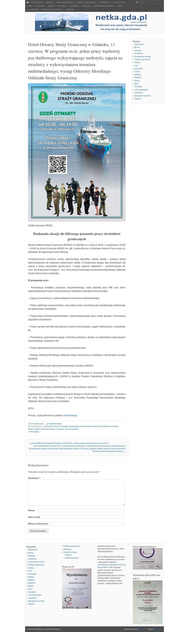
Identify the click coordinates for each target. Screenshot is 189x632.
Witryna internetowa (38, 523)
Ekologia (73, 6)
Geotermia (138, 53)
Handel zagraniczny (86, 2)
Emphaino (158, 629)
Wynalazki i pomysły (52, 10)
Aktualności (37, 2)
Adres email (34, 517)
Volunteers (33, 10)
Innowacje (105, 2)
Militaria (38, 429)
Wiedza (69, 555)
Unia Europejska (64, 2)
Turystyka (119, 2)
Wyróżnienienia (72, 558)
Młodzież (86, 6)
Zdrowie (70, 10)
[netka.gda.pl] (94, 30)
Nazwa (31, 510)
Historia (61, 6)
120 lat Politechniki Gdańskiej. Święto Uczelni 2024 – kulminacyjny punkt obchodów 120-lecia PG (68, 443)
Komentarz (34, 478)
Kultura (40, 6)
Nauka (51, 6)
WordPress (142, 629)
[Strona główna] (27, 2)
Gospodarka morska (104, 6)
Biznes (50, 2)
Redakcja (67, 549)
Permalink (35, 432)
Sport (30, 6)
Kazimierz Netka (55, 424)
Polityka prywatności (71, 546)
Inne (120, 6)
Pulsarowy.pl (70, 415)
